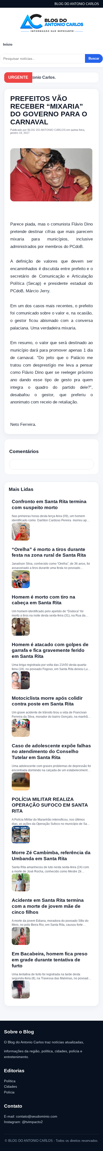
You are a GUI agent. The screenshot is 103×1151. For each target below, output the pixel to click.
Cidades (10, 1086)
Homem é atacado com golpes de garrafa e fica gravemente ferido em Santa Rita (50, 650)
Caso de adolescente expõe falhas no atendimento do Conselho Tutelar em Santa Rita (51, 751)
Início (7, 44)
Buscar (93, 58)
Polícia (9, 1092)
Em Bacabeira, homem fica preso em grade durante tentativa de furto (50, 959)
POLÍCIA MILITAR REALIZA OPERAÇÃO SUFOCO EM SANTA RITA (50, 805)
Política (10, 1081)
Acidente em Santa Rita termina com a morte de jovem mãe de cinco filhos (48, 906)
